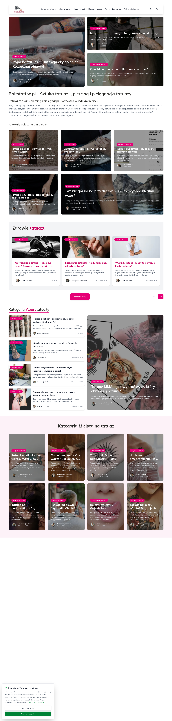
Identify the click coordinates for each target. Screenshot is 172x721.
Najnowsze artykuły (48, 9)
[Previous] (153, 296)
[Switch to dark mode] (157, 9)
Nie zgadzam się (28, 708)
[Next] (160, 296)
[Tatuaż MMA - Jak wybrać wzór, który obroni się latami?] (125, 362)
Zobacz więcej (80, 296)
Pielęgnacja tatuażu (131, 9)
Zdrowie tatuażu (65, 9)
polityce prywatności (36, 702)
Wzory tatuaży (80, 9)
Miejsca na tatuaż (95, 9)
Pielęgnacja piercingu (113, 9)
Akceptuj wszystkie (28, 714)
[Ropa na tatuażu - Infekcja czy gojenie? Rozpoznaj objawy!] (47, 52)
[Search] (151, 9)
